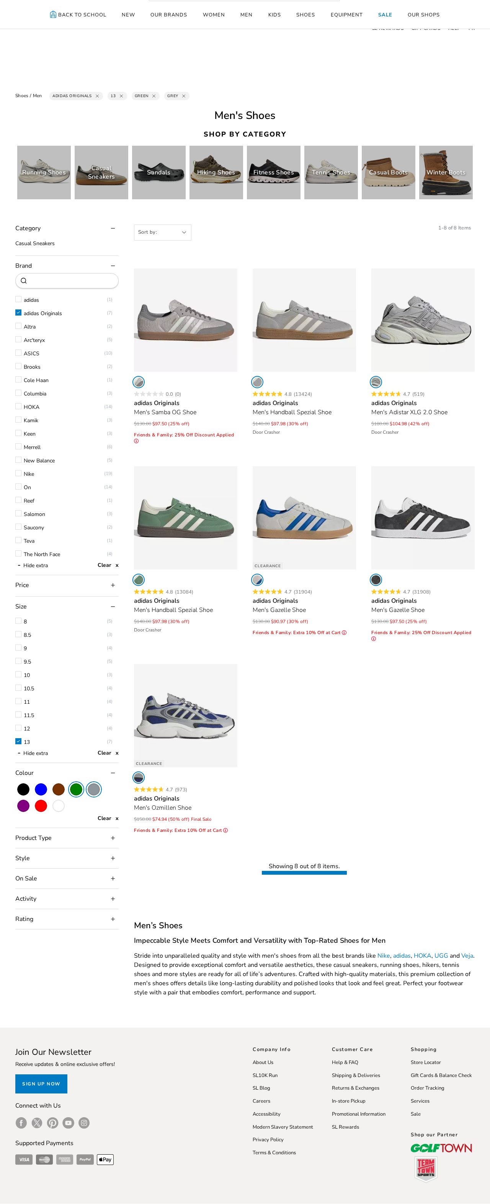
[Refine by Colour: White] (58, 806)
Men (246, 14)
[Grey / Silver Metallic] (376, 382)
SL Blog (261, 1088)
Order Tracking (427, 1088)
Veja (467, 956)
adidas (402, 956)
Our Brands (168, 14)
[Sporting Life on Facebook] (21, 1123)
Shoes (305, 14)
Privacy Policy (268, 1139)
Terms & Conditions (274, 1152)
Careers (261, 1101)
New (128, 14)
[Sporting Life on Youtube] (68, 1123)
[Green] (138, 580)
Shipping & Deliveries (356, 1075)
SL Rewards (345, 1127)
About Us (263, 1062)
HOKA (422, 956)
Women (214, 14)
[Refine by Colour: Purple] (23, 806)
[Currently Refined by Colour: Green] (76, 789)
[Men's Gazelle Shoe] (304, 517)
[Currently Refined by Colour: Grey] (94, 789)
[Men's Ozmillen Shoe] (185, 715)
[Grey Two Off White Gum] (138, 382)
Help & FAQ (345, 1062)
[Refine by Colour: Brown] (58, 789)
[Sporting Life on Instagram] (84, 1123)
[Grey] (257, 382)
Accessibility (267, 1114)
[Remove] (97, 96)
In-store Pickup (349, 1101)
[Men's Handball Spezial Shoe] (304, 320)
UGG (441, 956)
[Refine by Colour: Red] (41, 806)
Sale (385, 14)
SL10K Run (265, 1075)
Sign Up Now (41, 1084)
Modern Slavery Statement (283, 1127)
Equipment (347, 14)
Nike (383, 956)
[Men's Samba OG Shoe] (185, 320)
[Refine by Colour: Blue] (41, 789)
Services (420, 1101)
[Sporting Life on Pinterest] (53, 1123)
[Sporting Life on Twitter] (37, 1123)
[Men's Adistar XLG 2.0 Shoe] (423, 320)
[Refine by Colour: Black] (23, 789)
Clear (104, 565)
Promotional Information (358, 1114)
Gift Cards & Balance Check (441, 1075)
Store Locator (426, 1062)
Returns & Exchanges (355, 1088)
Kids (274, 14)
